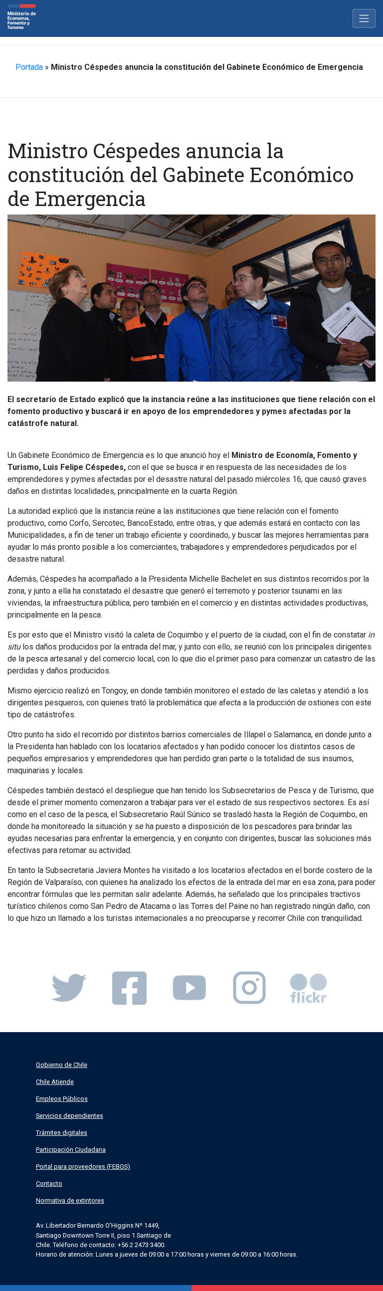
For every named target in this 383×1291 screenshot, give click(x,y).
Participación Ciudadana (71, 1149)
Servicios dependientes (69, 1115)
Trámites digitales (61, 1132)
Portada (29, 67)
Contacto (49, 1183)
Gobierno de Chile (61, 1065)
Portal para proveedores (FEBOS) (83, 1166)
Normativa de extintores (70, 1200)
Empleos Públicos (62, 1098)
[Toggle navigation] (364, 18)
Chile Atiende (55, 1081)
